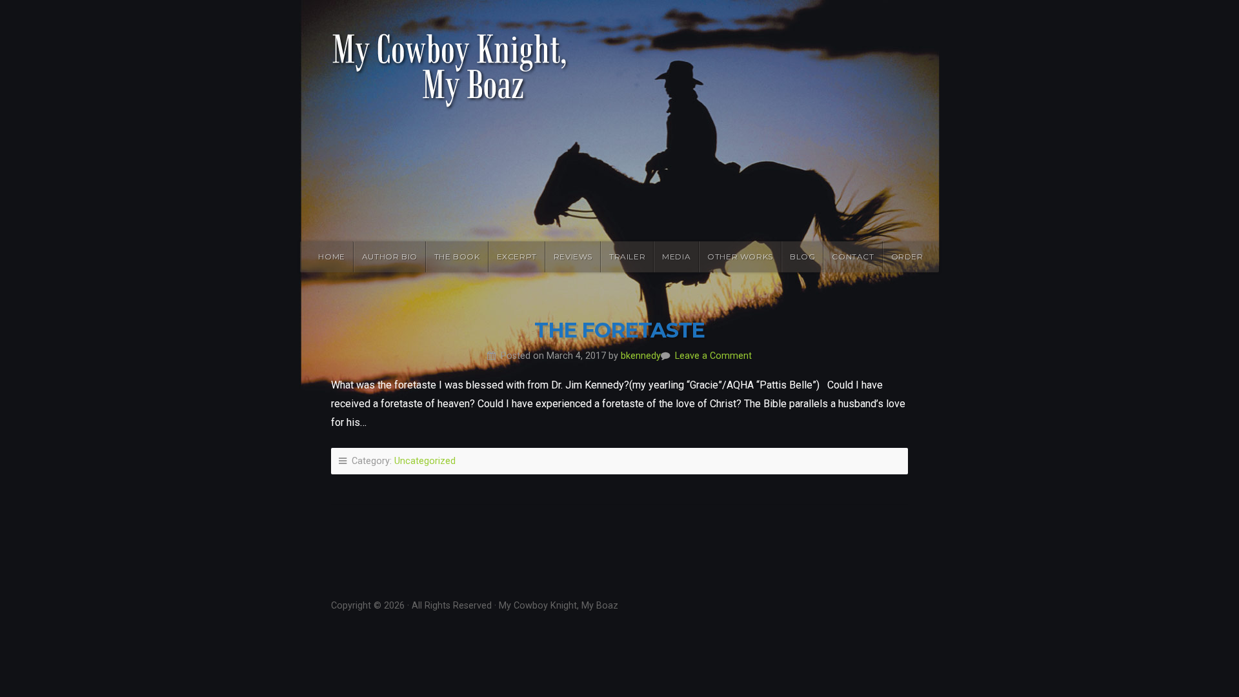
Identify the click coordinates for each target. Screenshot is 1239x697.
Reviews (573, 256)
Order (907, 256)
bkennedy (641, 355)
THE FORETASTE (619, 330)
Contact (853, 256)
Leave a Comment (713, 355)
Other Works (740, 256)
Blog (802, 256)
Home (331, 256)
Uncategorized (425, 461)
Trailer (627, 256)
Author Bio (390, 256)
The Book (457, 256)
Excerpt (517, 256)
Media (676, 256)
